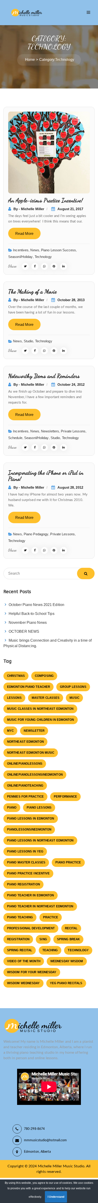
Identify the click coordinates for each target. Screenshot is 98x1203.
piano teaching (20, 917)
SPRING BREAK (68, 939)
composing (44, 676)
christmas (16, 676)
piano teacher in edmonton (30, 895)
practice (50, 917)
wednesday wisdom (66, 961)
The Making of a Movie (32, 291)
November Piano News (28, 622)
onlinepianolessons (24, 763)
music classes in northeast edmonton (40, 708)
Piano (12, 807)
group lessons (73, 687)
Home (30, 60)
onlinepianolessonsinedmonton (35, 774)
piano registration (23, 884)
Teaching (50, 950)
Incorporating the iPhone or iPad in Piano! (46, 475)
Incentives (20, 250)
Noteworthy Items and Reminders (44, 375)
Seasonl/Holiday (20, 257)
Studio (28, 341)
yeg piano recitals (66, 983)
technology (78, 950)
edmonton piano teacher (28, 687)
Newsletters (50, 431)
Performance (65, 796)
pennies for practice (25, 796)
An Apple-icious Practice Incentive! (45, 200)
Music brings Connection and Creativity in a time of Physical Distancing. (47, 643)
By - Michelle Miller (28, 209)
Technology (43, 257)
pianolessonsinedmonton (29, 829)
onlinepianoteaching (25, 785)
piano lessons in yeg (25, 851)
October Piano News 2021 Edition (36, 605)
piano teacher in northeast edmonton (40, 906)
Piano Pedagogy (36, 534)
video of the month (23, 961)
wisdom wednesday (23, 983)
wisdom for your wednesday (32, 972)
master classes (45, 697)
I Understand (56, 1196)
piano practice (68, 862)
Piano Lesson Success (58, 250)
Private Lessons (73, 431)
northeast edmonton (25, 741)
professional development (31, 928)
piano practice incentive (28, 873)
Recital (71, 928)
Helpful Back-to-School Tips (31, 614)
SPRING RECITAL (19, 950)
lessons (14, 697)
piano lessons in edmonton (30, 818)
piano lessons (39, 807)
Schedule (15, 438)
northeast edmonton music (30, 752)
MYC (10, 730)
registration (18, 939)
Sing (43, 939)
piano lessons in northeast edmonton (40, 840)
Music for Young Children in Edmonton (40, 719)
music (74, 697)
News (34, 250)
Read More (24, 234)
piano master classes (26, 862)
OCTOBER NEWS (24, 631)
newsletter (34, 730)
